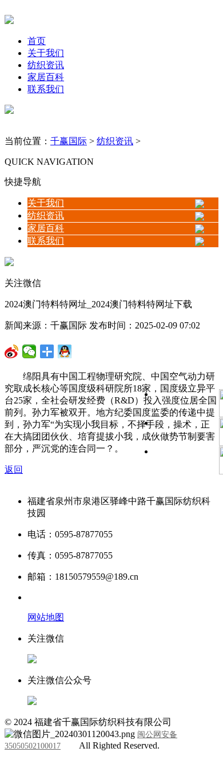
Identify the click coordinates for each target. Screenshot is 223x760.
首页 (36, 41)
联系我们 (45, 89)
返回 (14, 469)
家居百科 (45, 77)
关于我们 (45, 53)
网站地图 (45, 617)
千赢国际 (68, 141)
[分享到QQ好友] (47, 351)
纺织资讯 (45, 65)
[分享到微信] (12, 351)
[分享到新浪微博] (29, 351)
